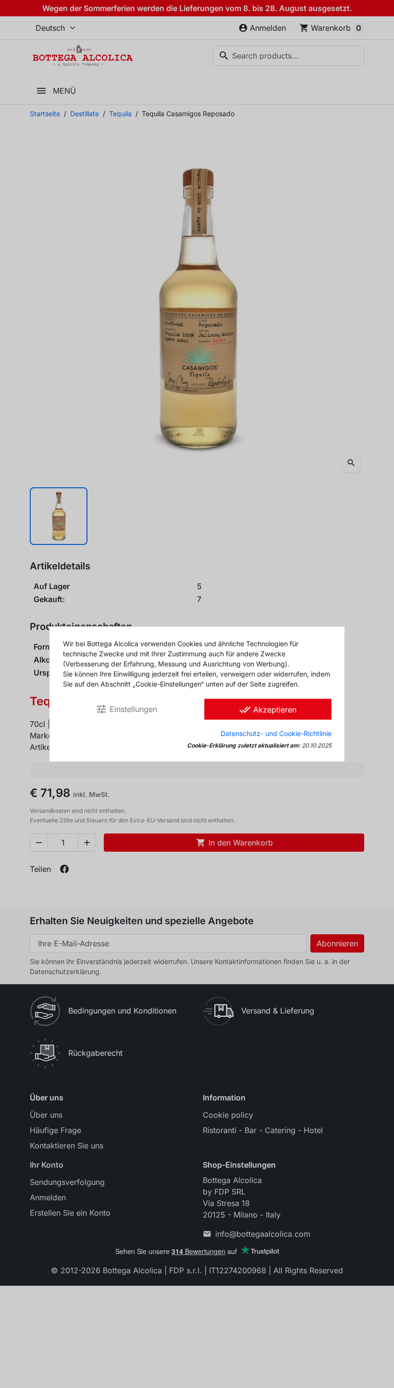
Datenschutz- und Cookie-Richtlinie (276, 733)
